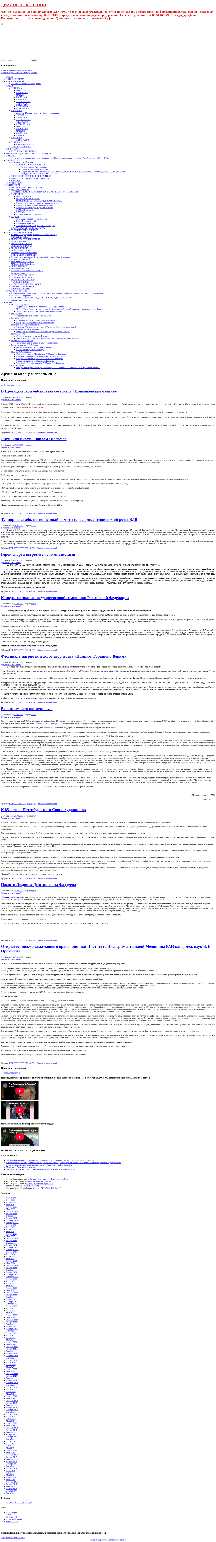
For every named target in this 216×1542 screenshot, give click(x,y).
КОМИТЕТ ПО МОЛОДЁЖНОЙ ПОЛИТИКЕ (31, 176)
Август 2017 (11, 1441)
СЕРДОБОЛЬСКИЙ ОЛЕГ (22, 275)
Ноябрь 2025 (11, 1218)
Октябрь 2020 (12, 1356)
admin (33, 397)
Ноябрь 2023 (11, 1272)
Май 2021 (10, 1340)
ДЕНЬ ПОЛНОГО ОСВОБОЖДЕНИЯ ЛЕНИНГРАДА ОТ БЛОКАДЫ (41, 298)
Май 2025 (10, 1232)
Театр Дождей (17, 318)
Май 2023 (10, 1286)
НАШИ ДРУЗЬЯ (13, 160)
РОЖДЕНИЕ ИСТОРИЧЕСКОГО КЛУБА (39, 174)
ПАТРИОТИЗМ (13, 185)
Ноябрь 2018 (11, 1407)
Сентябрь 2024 (12, 1250)
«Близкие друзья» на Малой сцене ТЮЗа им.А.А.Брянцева (41, 354)
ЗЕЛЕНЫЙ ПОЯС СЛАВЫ (28, 198)
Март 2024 (10, 1263)
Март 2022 (10, 1317)
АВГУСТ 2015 (22, 115)
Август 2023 (11, 1279)
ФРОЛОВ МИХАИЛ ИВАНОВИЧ (26, 284)
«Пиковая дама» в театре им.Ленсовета (32, 336)
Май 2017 (10, 1448)
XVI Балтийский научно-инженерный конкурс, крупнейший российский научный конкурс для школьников (57, 293)
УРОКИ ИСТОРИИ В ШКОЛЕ (24, 230)
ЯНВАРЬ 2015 (22, 122)
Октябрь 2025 (12, 1220)
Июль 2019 (10, 1389)
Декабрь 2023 (12, 1270)
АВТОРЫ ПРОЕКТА (15, 79)
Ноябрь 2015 (11, 1489)
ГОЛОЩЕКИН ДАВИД (21, 246)
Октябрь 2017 (12, 1437)
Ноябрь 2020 (11, 1353)
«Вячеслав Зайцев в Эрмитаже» (40, 1181)
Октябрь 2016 (12, 1464)
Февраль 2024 (12, 1265)
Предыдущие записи (11, 385)
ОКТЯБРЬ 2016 (22, 140)
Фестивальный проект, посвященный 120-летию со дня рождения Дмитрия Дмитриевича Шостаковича (50, 1160)
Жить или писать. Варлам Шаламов (33, 439)
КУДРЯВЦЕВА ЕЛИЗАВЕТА (23, 255)
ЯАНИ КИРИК (17, 365)
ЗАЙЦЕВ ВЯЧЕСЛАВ (20, 250)
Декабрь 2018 (12, 1405)
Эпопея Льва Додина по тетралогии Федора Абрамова (39, 311)
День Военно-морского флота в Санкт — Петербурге (28, 153)
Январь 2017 (11, 1457)
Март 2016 (10, 1480)
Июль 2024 (10, 1254)
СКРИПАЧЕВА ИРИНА (21, 277)
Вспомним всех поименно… (26, 708)
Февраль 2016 (12, 1482)
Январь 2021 (11, 1349)
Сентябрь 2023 (12, 1277)
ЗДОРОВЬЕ (11, 156)
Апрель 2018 (11, 1423)
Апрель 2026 (11, 1207)
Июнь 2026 (11, 1202)
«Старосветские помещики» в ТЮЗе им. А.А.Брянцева (39, 359)
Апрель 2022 (11, 1315)
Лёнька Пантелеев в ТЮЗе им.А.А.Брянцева (35, 361)
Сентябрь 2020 (12, 1358)
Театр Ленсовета (18, 334)
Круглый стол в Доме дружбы (34, 167)
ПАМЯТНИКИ (17, 194)
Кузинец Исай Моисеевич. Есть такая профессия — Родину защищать (41, 257)
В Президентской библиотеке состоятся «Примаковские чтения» (59, 391)
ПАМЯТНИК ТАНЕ (25, 210)
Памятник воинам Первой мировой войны (34, 205)
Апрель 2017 (11, 1450)
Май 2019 (10, 1394)
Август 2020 (11, 1360)
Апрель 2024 (11, 1261)
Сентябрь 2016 (12, 1466)
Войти (9, 1515)
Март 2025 (10, 1236)
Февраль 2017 (12, 1455)
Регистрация (11, 1512)
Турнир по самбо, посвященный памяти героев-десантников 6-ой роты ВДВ (69, 519)
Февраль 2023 (12, 1292)
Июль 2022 (10, 1308)
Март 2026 (10, 1209)
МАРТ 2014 (21, 90)
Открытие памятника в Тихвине (35, 169)
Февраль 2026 (12, 1211)
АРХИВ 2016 (16, 138)
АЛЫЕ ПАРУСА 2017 (25, 144)
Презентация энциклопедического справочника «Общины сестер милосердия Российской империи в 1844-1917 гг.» (60, 158)
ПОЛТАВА (21, 212)
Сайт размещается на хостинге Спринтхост (108, 1540)
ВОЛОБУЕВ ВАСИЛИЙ (21, 244)
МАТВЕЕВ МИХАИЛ (20, 268)
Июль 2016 (10, 1470)
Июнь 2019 (11, 1392)
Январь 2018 (11, 1430)
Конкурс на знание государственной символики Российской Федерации (65, 597)
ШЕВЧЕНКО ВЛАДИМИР (22, 286)
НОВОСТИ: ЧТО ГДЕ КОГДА (22, 433)
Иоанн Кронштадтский (26, 221)
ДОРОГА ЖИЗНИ (24, 196)
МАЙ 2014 (20, 95)
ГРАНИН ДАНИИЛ (19, 248)
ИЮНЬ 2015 (21, 117)
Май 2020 (10, 1367)
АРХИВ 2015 (16, 111)
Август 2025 (11, 1225)
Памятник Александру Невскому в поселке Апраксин (39, 203)
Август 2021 (11, 1333)
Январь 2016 (11, 1484)
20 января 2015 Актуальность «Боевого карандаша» (38, 113)
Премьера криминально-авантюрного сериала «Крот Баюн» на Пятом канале (39, 1165)
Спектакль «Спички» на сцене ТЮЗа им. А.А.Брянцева (40, 363)
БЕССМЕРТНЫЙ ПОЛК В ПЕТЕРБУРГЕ (29, 187)
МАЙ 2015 (20, 131)
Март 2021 (10, 1344)
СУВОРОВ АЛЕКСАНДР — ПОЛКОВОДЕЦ (35, 226)
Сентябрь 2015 (12, 1493)
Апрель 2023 (11, 1288)
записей (11, 1517)
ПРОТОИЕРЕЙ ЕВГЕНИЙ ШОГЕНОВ (28, 228)
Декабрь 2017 (12, 1432)
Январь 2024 (11, 1268)
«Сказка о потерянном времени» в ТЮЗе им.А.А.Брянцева (41, 356)
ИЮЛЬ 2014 (21, 99)
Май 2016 (10, 1475)
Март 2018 (10, 1425)
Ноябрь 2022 (11, 1299)
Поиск (3, 60)
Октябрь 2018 (12, 1410)
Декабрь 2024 (12, 1243)
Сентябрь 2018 (12, 1412)
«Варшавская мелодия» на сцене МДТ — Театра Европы (40, 307)
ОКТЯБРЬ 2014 (22, 104)
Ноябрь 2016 (11, 1461)
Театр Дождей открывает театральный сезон (35, 322)
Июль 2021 (10, 1335)
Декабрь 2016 (12, 1459)
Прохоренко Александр (26, 223)
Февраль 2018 (12, 1428)
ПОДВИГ (15, 217)
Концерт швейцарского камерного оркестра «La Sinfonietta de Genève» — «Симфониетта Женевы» (58, 368)
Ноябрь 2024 (11, 1245)
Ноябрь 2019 (11, 1380)
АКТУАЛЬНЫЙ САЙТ (16, 81)
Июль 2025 (10, 1227)
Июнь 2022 (11, 1310)
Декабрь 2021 (12, 1324)
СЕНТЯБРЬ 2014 (23, 102)
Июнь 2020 (11, 1365)
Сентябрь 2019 (12, 1385)
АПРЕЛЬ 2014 (22, 93)
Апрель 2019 (11, 1396)
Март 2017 (10, 1452)
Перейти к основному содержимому (16, 70)
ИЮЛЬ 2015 (21, 135)
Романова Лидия (18, 273)
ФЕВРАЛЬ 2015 (23, 124)
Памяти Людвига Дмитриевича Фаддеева (38, 884)
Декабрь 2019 (12, 1378)
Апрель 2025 (11, 1234)
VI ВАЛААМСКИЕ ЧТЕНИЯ (24, 151)
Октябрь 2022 (12, 1301)
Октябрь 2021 (12, 1328)
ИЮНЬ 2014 (21, 97)
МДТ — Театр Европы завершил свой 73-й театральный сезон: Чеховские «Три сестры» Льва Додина (59, 309)
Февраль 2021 (12, 1347)
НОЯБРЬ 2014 (22, 106)
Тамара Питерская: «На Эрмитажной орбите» (49, 1179)
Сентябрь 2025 (12, 1223)
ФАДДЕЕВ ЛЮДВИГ (20, 282)
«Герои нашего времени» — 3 (23, 295)
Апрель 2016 (11, 1477)
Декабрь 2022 (12, 1297)
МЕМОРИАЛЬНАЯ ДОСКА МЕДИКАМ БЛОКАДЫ (39, 201)
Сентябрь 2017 (12, 1439)
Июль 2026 (10, 1200)
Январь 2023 (11, 1295)
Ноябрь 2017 (11, 1434)
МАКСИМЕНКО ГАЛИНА (23, 264)
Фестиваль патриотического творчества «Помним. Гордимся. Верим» (63, 656)
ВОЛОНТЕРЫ (12, 149)
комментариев (14, 1519)
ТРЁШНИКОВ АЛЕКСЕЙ (22, 280)
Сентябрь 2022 (12, 1304)
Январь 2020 (11, 1376)
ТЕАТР (9, 302)
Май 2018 (10, 1421)
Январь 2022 (11, 1322)
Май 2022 (10, 1313)
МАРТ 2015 (21, 126)
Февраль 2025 (12, 1238)
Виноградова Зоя (18, 241)
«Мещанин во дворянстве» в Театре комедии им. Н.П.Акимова (43, 331)
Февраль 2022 (12, 1319)
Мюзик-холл (16, 313)
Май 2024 (10, 1259)
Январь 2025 (11, 1241)
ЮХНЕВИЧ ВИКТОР (20, 289)
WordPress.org (12, 1521)
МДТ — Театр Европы (20, 304)
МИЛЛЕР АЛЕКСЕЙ (20, 189)
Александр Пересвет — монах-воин (31, 219)
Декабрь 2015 (12, 1486)
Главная (9, 77)
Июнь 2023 (11, 1283)
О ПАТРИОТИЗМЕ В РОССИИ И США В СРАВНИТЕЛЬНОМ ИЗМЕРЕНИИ (45, 192)
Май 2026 (10, 1204)
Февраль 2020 (12, 1374)
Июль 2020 (10, 1362)
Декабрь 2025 (12, 1216)
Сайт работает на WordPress (13, 1537)
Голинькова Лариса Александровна (26, 84)
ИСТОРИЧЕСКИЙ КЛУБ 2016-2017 (31, 165)
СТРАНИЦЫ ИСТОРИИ (17, 291)
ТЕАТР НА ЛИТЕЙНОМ (22, 341)
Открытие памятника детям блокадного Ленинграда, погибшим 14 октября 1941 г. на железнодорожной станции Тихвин (73, 171)
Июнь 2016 (11, 1473)
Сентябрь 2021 (12, 1331)
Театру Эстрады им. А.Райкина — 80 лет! (34, 347)
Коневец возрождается (20, 300)
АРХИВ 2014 (16, 88)
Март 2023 (10, 1290)
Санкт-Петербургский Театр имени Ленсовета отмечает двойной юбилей (47, 338)
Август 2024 (11, 1252)
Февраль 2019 (12, 1401)
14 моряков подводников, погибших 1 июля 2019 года (34, 235)
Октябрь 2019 (12, 1383)
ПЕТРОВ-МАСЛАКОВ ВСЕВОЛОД (27, 271)
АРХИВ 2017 (16, 142)
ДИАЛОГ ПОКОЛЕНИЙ (23, 5)
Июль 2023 (10, 1281)
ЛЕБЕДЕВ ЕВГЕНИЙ (20, 259)
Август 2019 (11, 1387)
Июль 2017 (10, 1443)
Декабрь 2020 (12, 1351)
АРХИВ (9, 86)
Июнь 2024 (11, 1256)
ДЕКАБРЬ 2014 (22, 108)
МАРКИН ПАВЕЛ (19, 266)
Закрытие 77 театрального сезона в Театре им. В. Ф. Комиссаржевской (46, 327)
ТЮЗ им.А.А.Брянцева (21, 352)
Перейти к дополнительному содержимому (19, 73)
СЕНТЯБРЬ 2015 (23, 120)
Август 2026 (11, 1198)
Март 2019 (10, 1398)
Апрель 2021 (11, 1342)
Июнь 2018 (11, 1419)
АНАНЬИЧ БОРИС (19, 237)
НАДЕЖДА (16, 180)
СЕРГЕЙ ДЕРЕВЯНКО (21, 147)
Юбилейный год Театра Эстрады (30, 350)
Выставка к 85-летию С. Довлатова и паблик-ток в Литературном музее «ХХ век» (41, 1169)
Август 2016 (11, 1468)
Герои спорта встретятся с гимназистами (38, 554)
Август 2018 (11, 1414)
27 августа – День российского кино (21, 1167)
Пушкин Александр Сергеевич (29, 214)
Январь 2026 (11, 1214)
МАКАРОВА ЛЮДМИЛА (22, 262)
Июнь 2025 (11, 1229)
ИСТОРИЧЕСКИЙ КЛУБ (22, 162)
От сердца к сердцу (14, 183)
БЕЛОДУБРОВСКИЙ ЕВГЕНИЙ (25, 239)
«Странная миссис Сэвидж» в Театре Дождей (35, 320)
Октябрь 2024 (12, 1247)
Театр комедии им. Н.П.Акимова (25, 329)
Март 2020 (10, 1371)
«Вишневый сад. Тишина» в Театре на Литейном (37, 343)
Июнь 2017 (11, 1446)
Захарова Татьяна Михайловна (24, 253)
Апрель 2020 (11, 1369)
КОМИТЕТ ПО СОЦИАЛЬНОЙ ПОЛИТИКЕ (31, 178)
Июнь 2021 (11, 1337)
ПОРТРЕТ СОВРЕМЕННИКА (19, 232)
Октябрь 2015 (12, 1491)
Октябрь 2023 (12, 1274)
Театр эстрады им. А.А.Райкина (24, 345)
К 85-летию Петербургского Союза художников (43, 809)
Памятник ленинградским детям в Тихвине (34, 208)
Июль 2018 (10, 1416)
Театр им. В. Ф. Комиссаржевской (25, 325)
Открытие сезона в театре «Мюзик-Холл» (34, 316)
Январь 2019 (11, 1403)
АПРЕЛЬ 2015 (22, 129)
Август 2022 (11, 1306)
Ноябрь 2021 (11, 1326)
